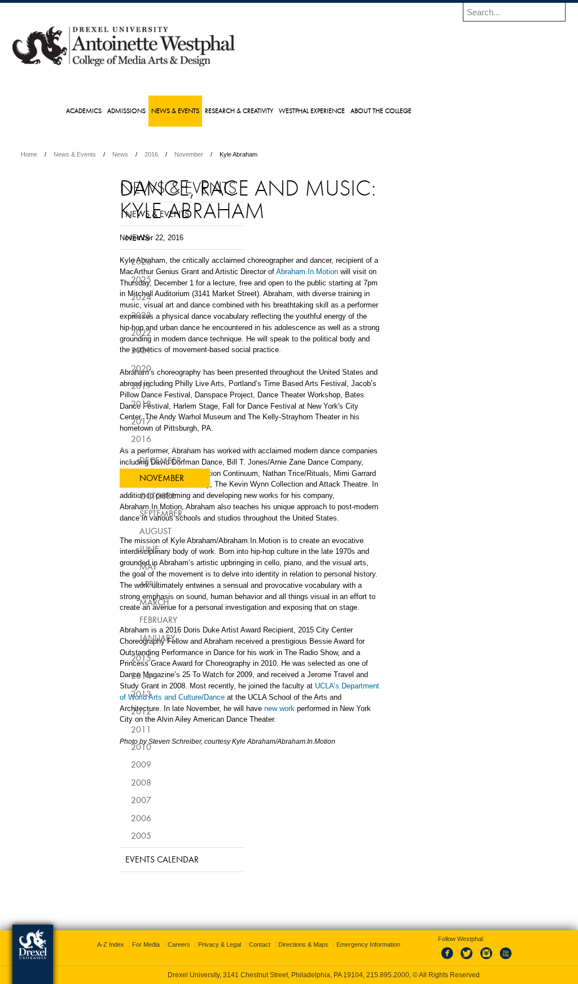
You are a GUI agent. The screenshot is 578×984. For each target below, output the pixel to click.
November (262, 154)
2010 (113, 763)
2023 (113, 331)
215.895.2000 (387, 975)
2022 (113, 349)
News (194, 154)
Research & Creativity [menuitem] (261, 110)
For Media (212, 944)
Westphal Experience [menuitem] (334, 110)
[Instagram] (475, 959)
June (121, 565)
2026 (113, 278)
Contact (326, 944)
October (129, 512)
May (120, 583)
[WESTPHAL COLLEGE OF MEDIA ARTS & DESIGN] (197, 65)
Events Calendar (133, 876)
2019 (113, 402)
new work (239, 898)
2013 (113, 710)
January (129, 654)
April (121, 600)
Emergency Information (280, 955)
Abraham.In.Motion (260, 305)
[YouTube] (493, 959)
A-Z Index (177, 944)
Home (102, 154)
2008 (113, 798)
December (132, 476)
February (130, 636)
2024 (113, 313)
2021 (113, 366)
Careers (245, 944)
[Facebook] (438, 959)
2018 (113, 420)
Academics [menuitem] (106, 110)
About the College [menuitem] (403, 110)
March (126, 618)
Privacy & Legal (286, 944)
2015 (113, 674)
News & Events (148, 154)
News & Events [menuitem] (198, 110)
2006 (113, 834)
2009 (113, 781)
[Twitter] (456, 959)
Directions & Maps (370, 944)
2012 (113, 728)
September (132, 530)
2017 (113, 438)
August (127, 547)
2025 (113, 295)
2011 (113, 745)
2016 (224, 154)
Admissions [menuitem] (149, 110)
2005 (113, 852)
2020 (113, 384)
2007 (113, 816)
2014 (113, 692)
